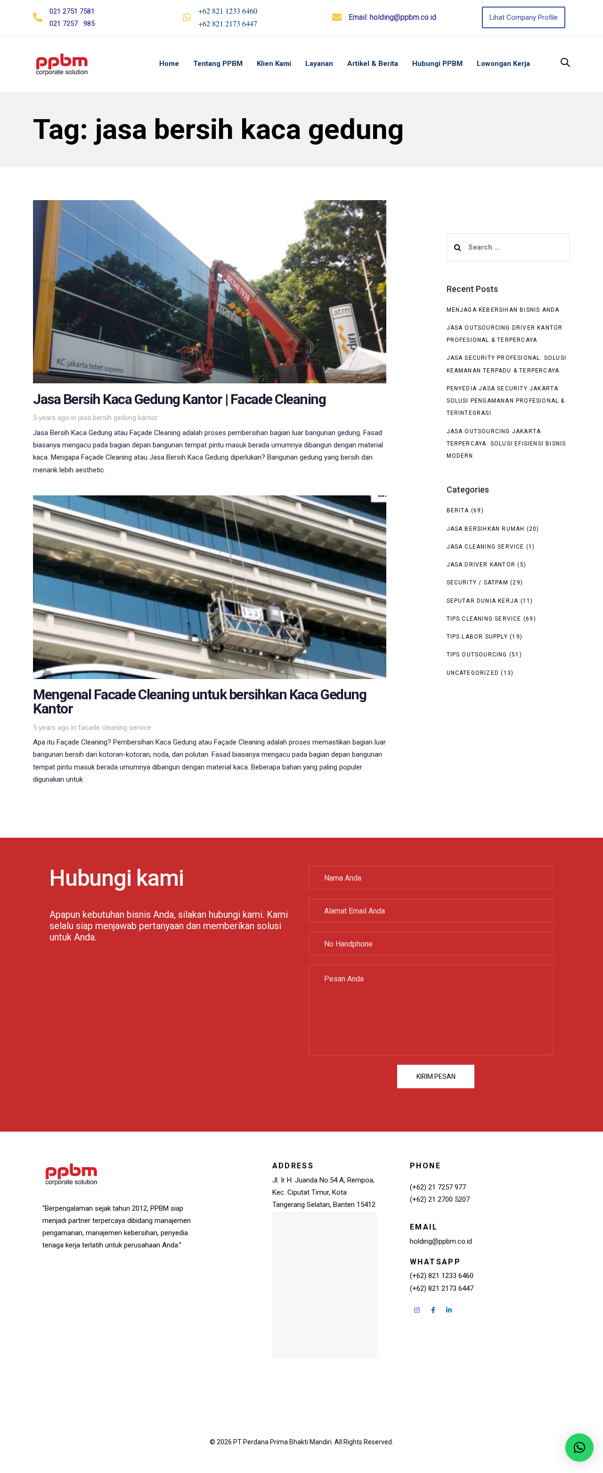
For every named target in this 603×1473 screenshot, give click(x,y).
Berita (458, 510)
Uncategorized (473, 673)
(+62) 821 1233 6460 (441, 1275)
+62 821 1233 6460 (227, 11)
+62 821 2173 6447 (227, 23)
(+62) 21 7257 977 (438, 1187)
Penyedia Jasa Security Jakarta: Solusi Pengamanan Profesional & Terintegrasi (506, 401)
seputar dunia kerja (483, 601)
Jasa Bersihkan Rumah (486, 529)
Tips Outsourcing (477, 654)
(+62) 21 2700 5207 (440, 1199)
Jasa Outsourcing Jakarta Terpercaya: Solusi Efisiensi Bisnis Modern (506, 444)
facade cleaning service (114, 727)
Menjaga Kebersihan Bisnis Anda (503, 310)
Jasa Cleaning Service (485, 546)
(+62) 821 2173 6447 (441, 1288)
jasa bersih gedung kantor (118, 417)
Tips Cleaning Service (484, 618)
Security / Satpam (477, 582)
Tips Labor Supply (477, 636)
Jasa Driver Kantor (481, 564)
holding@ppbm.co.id (403, 17)
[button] (565, 63)
